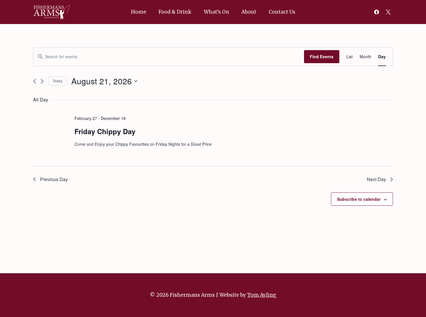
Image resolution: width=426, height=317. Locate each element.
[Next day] (42, 81)
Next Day (376, 179)
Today (57, 80)
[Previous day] (34, 81)
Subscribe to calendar (359, 199)
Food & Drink (175, 12)
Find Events (322, 56)
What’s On (216, 12)
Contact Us (282, 12)
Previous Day (54, 179)
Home (138, 12)
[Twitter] (388, 12)
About (248, 12)
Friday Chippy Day (104, 131)
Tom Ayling (261, 295)
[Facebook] (377, 12)
